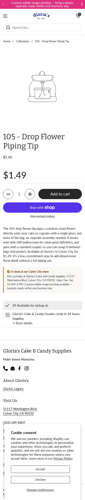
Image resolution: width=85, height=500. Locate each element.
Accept (40, 469)
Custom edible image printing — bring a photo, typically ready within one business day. (42, 4)
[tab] (23, 323)
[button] (78, 16)
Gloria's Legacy (13, 388)
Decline (40, 479)
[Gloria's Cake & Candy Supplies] (41, 16)
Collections (22, 41)
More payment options (42, 216)
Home (6, 41)
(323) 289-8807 (14, 422)
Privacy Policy (63, 458)
